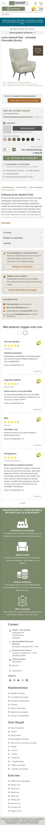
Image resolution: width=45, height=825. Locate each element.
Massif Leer (15, 792)
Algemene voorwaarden (19, 712)
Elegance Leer (16, 811)
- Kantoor (14, 754)
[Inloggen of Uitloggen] (35, 3)
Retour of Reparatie (18, 708)
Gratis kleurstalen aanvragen (22, 290)
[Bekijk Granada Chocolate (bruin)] (7, 129)
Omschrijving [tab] (8, 187)
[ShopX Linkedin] (27, 680)
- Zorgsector (15, 758)
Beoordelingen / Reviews (20, 739)
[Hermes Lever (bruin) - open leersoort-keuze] (19, 139)
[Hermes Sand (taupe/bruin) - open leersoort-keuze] (9, 139)
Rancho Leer (15, 803)
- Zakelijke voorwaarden (19, 769)
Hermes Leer (15, 785)
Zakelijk (13, 746)
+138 (38, 139)
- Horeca (14, 750)
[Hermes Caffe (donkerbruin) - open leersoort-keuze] (32, 139)
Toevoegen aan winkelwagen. (24, 158)
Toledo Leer (15, 788)
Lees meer (5, 223)
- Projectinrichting (17, 761)
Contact (13, 732)
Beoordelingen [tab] (36, 187)
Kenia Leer (15, 796)
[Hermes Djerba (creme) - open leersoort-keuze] (5, 139)
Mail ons (15, 665)
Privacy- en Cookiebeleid (20, 716)
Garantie (14, 704)
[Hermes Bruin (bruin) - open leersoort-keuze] (28, 139)
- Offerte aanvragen (18, 765)
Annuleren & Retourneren (20, 701)
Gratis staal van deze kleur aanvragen (24, 100)
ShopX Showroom (17, 728)
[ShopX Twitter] (23, 680)
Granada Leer (16, 807)
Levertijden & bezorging (19, 697)
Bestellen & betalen (18, 693)
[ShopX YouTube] (18, 680)
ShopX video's (16, 735)
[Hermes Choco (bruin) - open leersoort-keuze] (23, 139)
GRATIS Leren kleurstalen (20, 781)
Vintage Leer (15, 800)
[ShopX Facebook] (10, 680)
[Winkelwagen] (41, 3)
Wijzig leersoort (27, 128)
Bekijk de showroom (22, 267)
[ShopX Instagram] (14, 680)
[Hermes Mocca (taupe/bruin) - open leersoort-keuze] (14, 139)
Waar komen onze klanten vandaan (24, 743)
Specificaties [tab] (21, 187)
